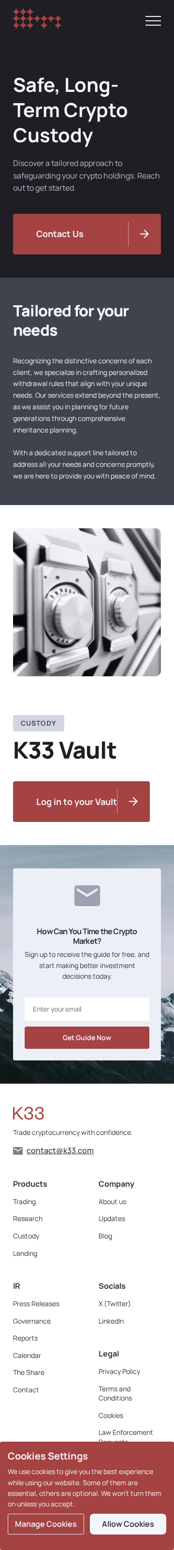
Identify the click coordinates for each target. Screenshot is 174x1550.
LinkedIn (111, 1321)
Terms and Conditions (115, 1393)
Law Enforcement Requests (126, 1437)
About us (112, 1201)
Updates (112, 1218)
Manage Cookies (46, 1524)
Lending (25, 1253)
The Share (28, 1372)
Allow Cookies (128, 1524)
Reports (25, 1337)
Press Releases (36, 1303)
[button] (153, 21)
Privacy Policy (119, 1371)
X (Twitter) (115, 1303)
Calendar (27, 1355)
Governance (32, 1321)
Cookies (111, 1415)
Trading (24, 1201)
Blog (105, 1235)
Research (28, 1218)
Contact (26, 1389)
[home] (37, 20)
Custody (26, 1235)
